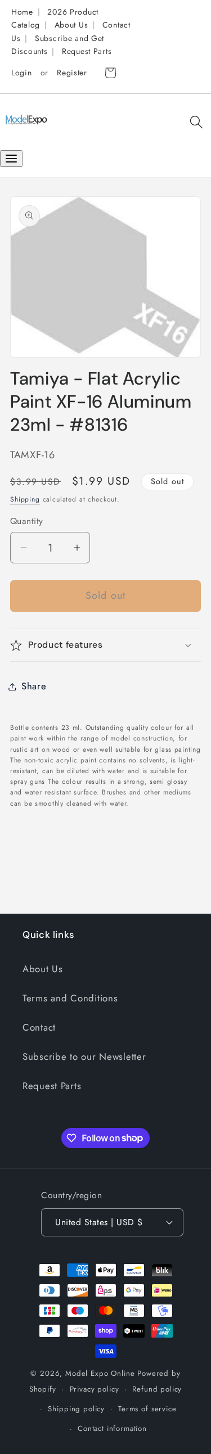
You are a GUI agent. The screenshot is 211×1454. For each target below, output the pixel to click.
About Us (71, 24)
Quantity (26, 521)
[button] (196, 122)
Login (21, 72)
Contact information (112, 1428)
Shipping (25, 499)
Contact (39, 1027)
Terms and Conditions (70, 998)
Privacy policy (94, 1389)
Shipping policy (76, 1408)
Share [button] (34, 686)
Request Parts (86, 51)
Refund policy (157, 1389)
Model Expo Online (99, 1373)
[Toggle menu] (11, 158)
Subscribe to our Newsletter (84, 1056)
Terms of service (147, 1408)
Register (72, 72)
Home (22, 11)
